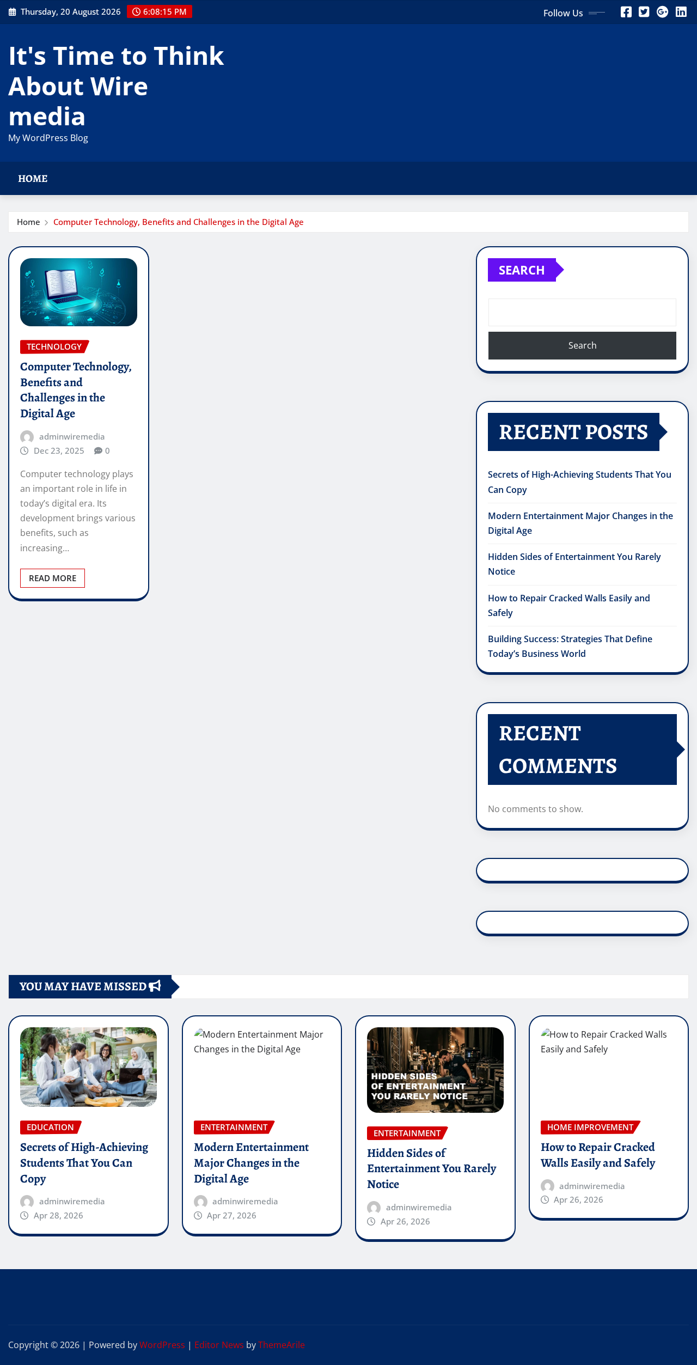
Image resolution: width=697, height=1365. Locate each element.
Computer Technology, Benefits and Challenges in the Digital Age (178, 221)
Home (33, 178)
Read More (52, 577)
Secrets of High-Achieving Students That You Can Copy (84, 1162)
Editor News (219, 1345)
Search (522, 269)
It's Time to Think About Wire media (116, 85)
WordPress (162, 1345)
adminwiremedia (72, 436)
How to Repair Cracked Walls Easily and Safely (598, 1155)
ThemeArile (281, 1345)
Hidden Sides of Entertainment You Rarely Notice (431, 1168)
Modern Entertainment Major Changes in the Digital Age (251, 1162)
